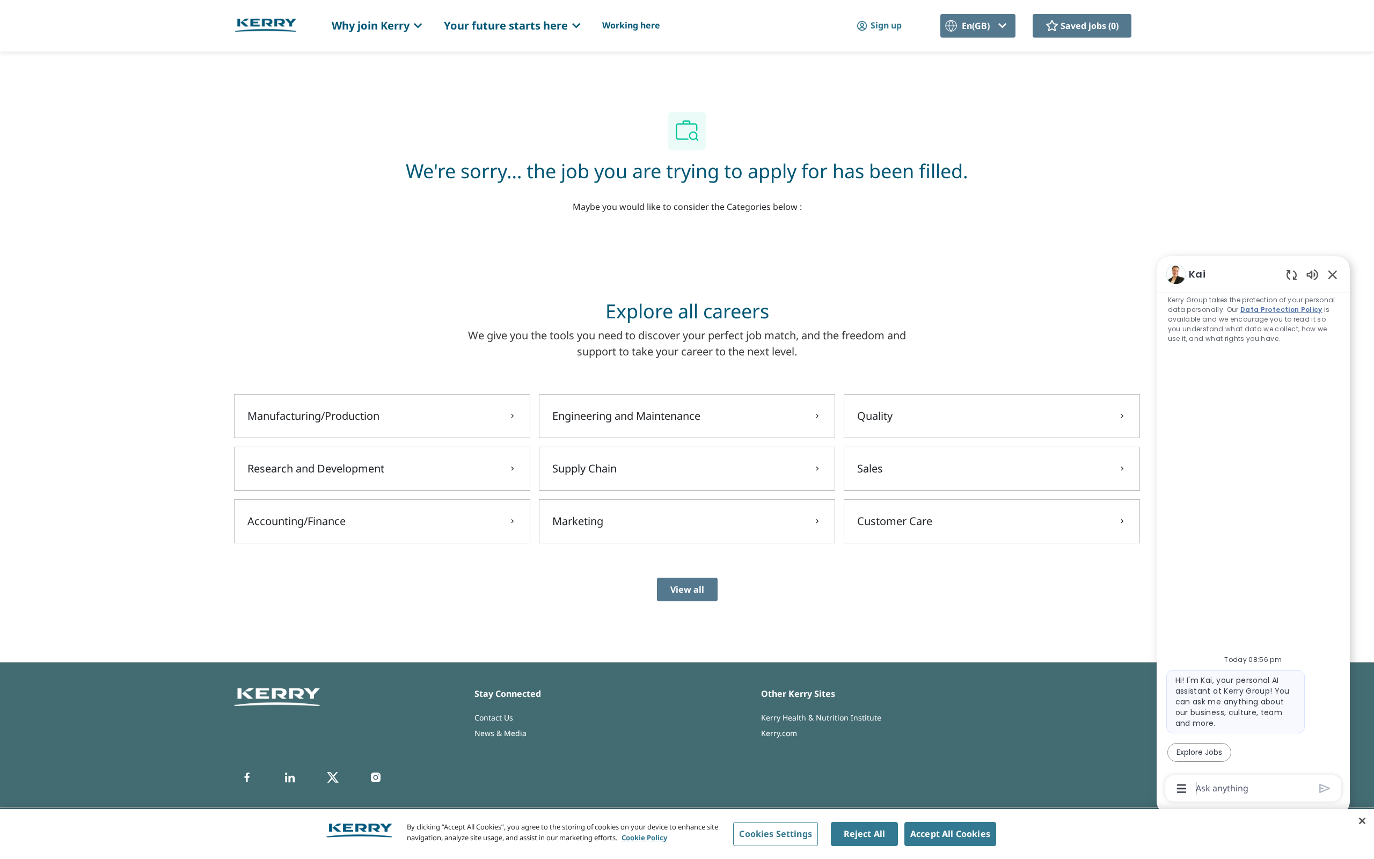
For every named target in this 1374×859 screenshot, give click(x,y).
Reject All (865, 834)
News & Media (500, 733)
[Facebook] (247, 777)
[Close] (1362, 821)
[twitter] (333, 777)
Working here (631, 25)
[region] (1253, 530)
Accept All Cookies (950, 834)
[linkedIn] (290, 777)
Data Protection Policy (1282, 309)
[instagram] (376, 777)
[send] (1325, 788)
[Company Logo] (265, 25)
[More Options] (1181, 788)
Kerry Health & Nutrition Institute (821, 717)
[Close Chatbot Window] (1333, 274)
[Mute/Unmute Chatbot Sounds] (1312, 274)
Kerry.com (779, 733)
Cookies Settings (775, 834)
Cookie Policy (644, 837)
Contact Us (493, 717)
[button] (878, 26)
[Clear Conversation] (1291, 274)
